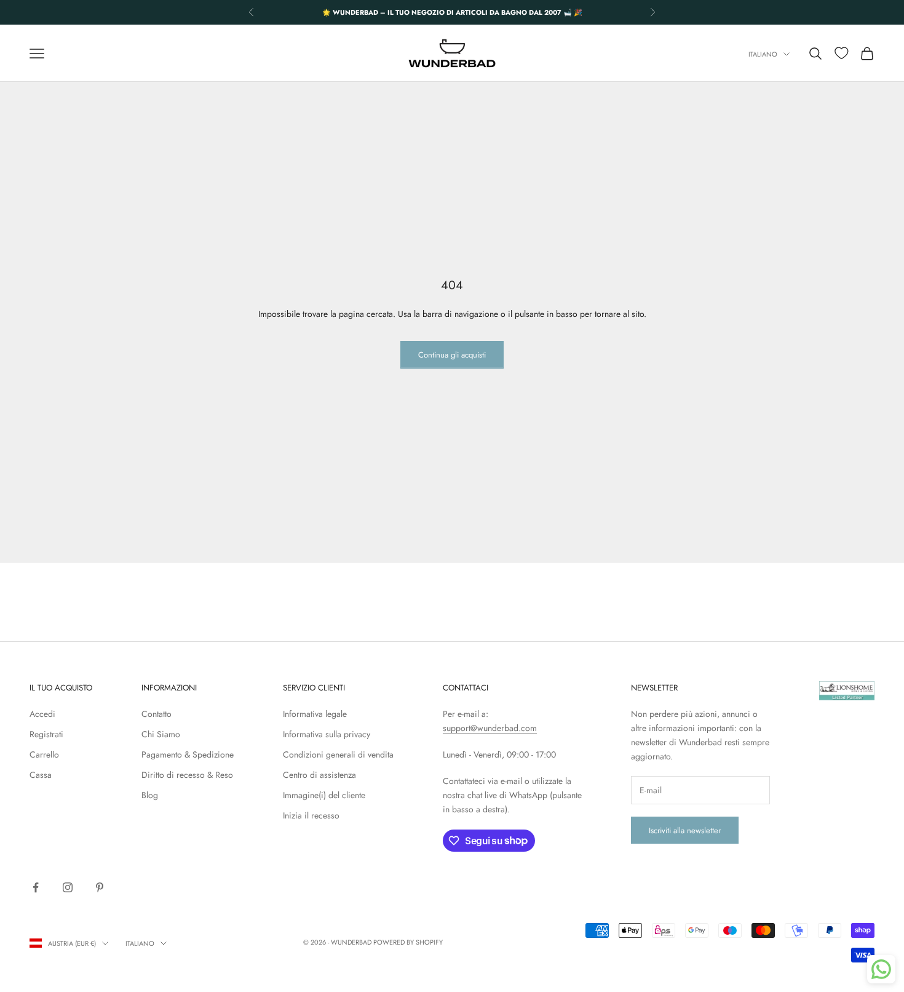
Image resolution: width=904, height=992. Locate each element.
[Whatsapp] (881, 969)
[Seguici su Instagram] (67, 887)
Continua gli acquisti (452, 355)
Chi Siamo (160, 734)
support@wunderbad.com (490, 728)
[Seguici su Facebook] (36, 887)
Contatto (156, 714)
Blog (149, 795)
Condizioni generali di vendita (338, 754)
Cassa (41, 775)
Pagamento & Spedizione (187, 754)
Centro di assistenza (319, 775)
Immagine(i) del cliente (324, 795)
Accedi (42, 714)
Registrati (46, 734)
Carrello (44, 754)
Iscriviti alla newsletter (685, 830)
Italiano (762, 54)
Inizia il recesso (311, 815)
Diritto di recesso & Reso (187, 775)
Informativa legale (315, 714)
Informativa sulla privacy (326, 734)
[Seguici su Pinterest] (99, 887)
